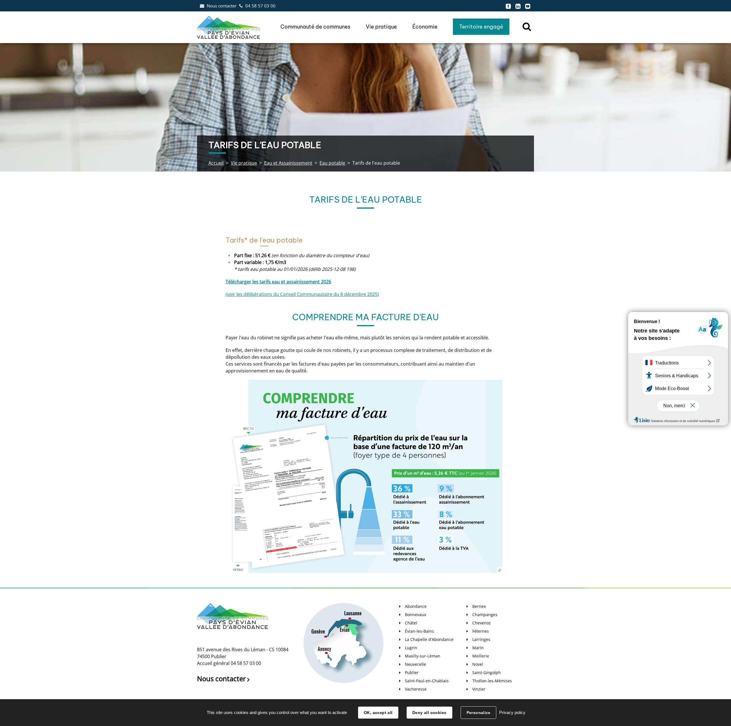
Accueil (216, 163)
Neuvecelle (415, 664)
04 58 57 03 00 (260, 6)
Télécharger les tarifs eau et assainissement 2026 (278, 282)
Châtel (411, 623)
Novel (477, 664)
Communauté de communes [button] (315, 26)
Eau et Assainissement (288, 163)
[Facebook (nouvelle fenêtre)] (508, 6)
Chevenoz (481, 623)
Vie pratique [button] (381, 26)
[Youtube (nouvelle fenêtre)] (527, 6)
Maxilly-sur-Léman (422, 656)
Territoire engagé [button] (481, 26)
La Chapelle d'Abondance (429, 639)
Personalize (479, 712)
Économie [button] (424, 26)
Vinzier (478, 689)
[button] (364, 476)
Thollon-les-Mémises (492, 680)
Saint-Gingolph (486, 672)
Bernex (479, 606)
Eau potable (332, 163)
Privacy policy (512, 712)
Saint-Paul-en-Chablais (427, 680)
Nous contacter (221, 6)
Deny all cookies (429, 712)
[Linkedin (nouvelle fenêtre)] (518, 6)
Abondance (416, 606)
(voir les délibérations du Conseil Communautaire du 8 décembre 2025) (302, 294)
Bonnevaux (415, 614)
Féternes (480, 631)
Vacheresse (416, 689)
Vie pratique (244, 163)
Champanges (484, 614)
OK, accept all (378, 712)
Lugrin (411, 647)
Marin (478, 647)
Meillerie (480, 656)
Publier (412, 672)
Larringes (481, 639)
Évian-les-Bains (419, 631)
